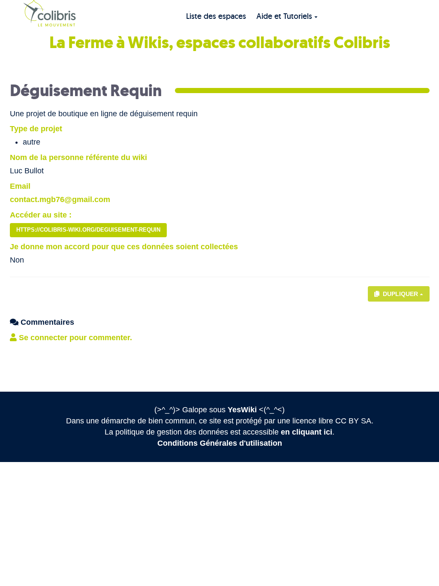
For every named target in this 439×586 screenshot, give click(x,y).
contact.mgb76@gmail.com (60, 199)
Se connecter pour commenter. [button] (74, 337)
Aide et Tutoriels (284, 16)
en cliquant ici (306, 432)
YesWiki (242, 409)
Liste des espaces (216, 16)
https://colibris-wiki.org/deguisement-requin (88, 230)
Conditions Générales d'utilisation (219, 443)
